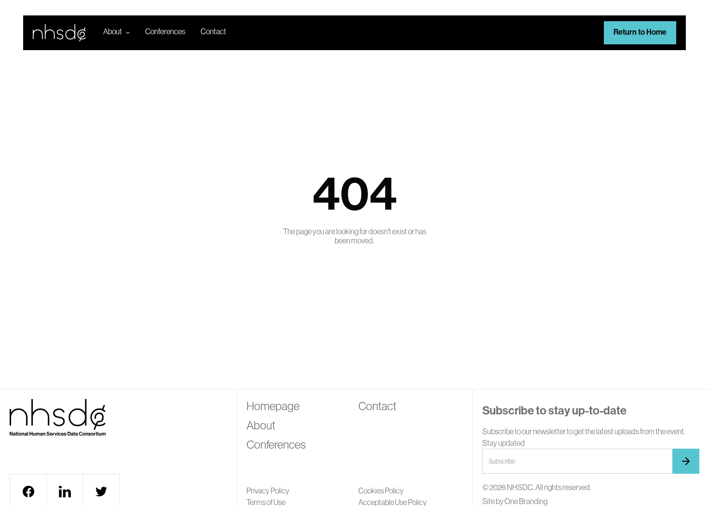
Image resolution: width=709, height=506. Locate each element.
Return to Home (640, 32)
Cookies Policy (381, 490)
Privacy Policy (267, 490)
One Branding (525, 501)
